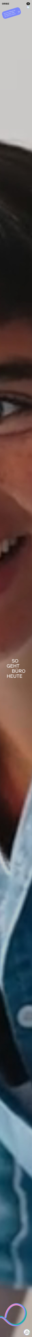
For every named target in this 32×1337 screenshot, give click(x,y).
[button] (28, 7)
